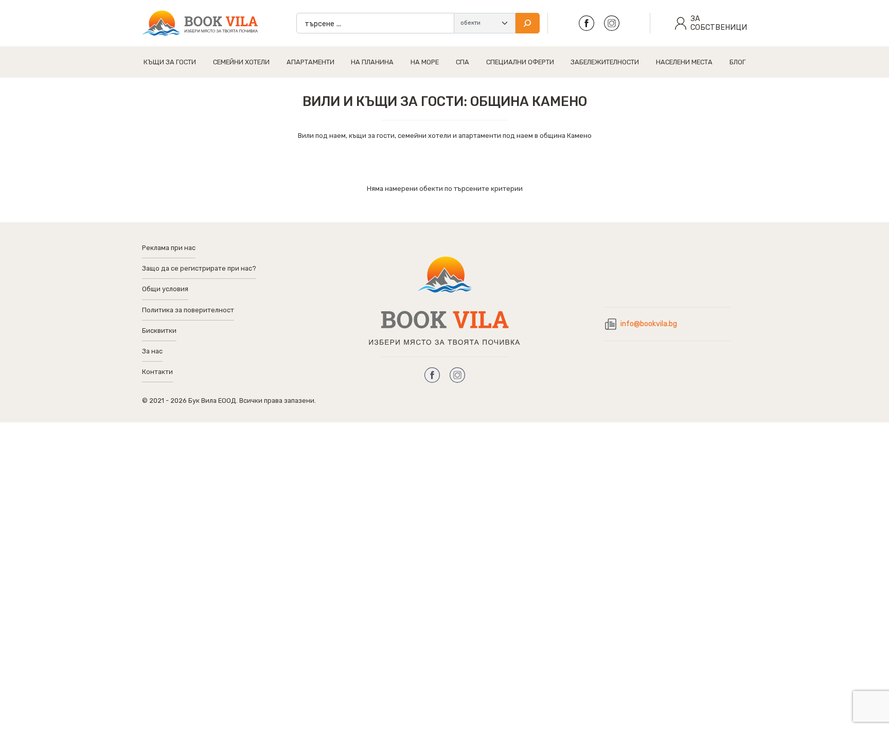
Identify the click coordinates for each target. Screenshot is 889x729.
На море (425, 62)
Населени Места (684, 62)
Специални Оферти (520, 62)
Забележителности (605, 62)
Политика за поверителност (188, 310)
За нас (152, 351)
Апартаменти (310, 62)
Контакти (157, 372)
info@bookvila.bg (648, 323)
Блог (737, 62)
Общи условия (165, 289)
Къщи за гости (170, 62)
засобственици (718, 23)
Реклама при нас (168, 248)
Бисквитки (159, 330)
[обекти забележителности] (484, 23)
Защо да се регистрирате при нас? (199, 268)
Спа (462, 62)
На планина (372, 62)
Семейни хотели (241, 62)
